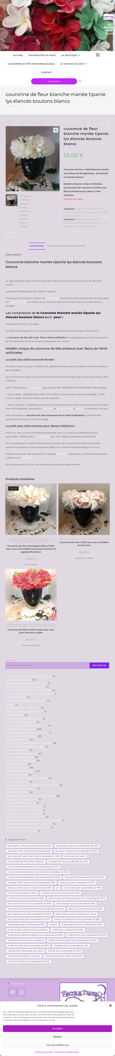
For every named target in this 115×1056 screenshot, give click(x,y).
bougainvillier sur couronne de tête (77, 846)
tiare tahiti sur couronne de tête (87, 935)
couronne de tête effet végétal (26, 861)
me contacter (35, 387)
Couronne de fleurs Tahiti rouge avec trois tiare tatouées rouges (31, 631)
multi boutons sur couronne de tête (29, 919)
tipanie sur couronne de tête (82, 226)
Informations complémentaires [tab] (66, 246)
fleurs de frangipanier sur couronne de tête (34, 877)
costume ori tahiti (74, 856)
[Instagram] (22, 992)
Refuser (57, 1036)
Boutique (15, 106)
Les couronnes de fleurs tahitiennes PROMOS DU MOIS (30, 626)
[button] (110, 1005)
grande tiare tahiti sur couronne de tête (31, 882)
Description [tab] (37, 246)
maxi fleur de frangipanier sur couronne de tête (77, 898)
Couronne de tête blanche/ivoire (79, 212)
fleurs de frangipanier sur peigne (84, 877)
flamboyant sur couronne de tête (68, 861)
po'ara (53, 925)
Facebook (61, 454)
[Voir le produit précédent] (102, 124)
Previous (10, 232)
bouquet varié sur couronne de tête (76, 851)
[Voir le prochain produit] (107, 124)
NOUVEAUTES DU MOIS (42, 55)
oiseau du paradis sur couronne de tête (77, 919)
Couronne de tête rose (70, 539)
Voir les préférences (57, 1045)
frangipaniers (52, 298)
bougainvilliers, (65, 408)
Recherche (11, 660)
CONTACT (46, 72)
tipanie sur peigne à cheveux (24, 956)
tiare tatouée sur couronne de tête (28, 946)
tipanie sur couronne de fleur (25, 951)
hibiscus (79, 408)
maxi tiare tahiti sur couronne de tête (30, 903)
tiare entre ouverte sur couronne (27, 930)
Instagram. (27, 457)
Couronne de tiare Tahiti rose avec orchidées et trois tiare (84, 544)
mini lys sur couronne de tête (86, 909)
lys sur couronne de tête (22, 893)
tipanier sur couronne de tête (70, 946)
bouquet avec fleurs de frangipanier (29, 851)
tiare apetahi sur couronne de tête (82, 925)
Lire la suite (31, 564)
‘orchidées (47, 408)
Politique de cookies (44, 1052)
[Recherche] (80, 81)
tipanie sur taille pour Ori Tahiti (63, 956)
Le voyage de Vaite (72, 63)
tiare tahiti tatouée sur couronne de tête (73, 940)
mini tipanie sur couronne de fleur (76, 914)
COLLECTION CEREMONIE (89, 209)
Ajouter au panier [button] (84, 558)
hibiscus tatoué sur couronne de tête (29, 888)
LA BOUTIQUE (69, 55)
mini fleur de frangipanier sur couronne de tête (36, 909)
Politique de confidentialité (67, 1052)
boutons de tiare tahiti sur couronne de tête (34, 856)
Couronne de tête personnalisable (31, 63)
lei (57, 888)
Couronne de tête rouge (16, 624)
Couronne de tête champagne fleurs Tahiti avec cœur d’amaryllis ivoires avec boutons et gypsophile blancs (31, 549)
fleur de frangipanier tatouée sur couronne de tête (38, 872)
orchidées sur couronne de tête (26, 925)
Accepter (57, 1028)
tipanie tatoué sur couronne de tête (29, 961)
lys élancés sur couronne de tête (60, 893)
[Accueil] (7, 106)
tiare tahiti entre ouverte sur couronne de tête (35, 935)
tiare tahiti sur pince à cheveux (26, 940)
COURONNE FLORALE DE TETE (34, 542)
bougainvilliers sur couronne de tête (29, 846)
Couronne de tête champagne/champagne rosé (28, 540)
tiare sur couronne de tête (67, 930)
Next (8, 236)
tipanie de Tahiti (18, 302)
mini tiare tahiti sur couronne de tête (29, 914)
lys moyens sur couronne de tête (82, 888)
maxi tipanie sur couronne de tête (75, 903)
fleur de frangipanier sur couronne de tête (33, 867)
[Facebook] (12, 992)
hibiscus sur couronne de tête (77, 882)
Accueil (18, 55)
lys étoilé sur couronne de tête (26, 898)
